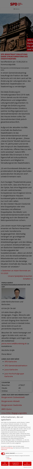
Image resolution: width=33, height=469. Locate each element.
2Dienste (8, 458)
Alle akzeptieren (27, 463)
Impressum (4, 449)
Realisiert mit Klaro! (27, 467)
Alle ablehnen (4, 463)
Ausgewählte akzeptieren (15, 463)
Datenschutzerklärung (7, 448)
